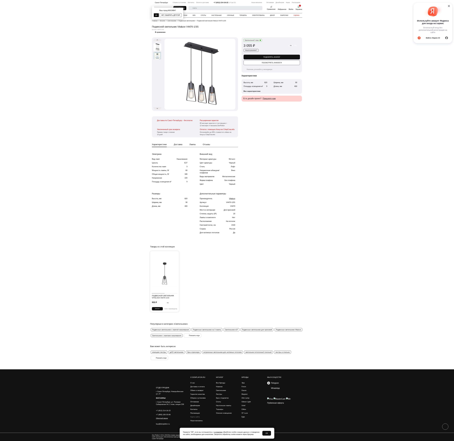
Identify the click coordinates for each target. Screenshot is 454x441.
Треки (185, 15)
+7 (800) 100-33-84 (163, 414)
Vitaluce (232, 199)
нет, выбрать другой (170, 15)
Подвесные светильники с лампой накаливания (170, 330)
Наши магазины (256, 2)
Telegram (274, 383)
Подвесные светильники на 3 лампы (207, 330)
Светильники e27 (231, 330)
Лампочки (284, 15)
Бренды (245, 377)
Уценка (296, 15)
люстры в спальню (282, 352)
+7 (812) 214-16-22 (221, 2)
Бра (194, 15)
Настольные (217, 15)
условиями (218, 432)
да (156, 15)
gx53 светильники (176, 352)
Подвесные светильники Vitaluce (288, 330)
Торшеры (243, 15)
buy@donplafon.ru (163, 424)
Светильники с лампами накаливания (166, 336)
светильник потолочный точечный (258, 352)
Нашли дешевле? (251, 50)
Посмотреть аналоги (272, 63)
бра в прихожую (193, 352)
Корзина (299, 9)
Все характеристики (252, 91)
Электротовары (258, 15)
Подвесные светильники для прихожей (257, 330)
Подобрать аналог (271, 57)
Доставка (178, 144)
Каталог (219, 377)
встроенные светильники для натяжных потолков (222, 352)
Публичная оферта (275, 403)
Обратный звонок (162, 418)
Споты (203, 15)
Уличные (230, 15)
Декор (272, 15)
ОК (267, 433)
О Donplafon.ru (197, 377)
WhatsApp (275, 388)
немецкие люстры (159, 352)
